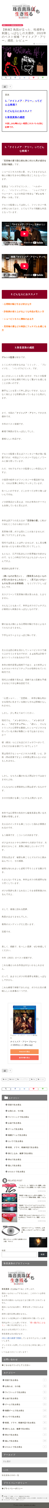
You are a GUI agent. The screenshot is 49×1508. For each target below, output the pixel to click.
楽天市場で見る (24, 1058)
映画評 (13, 1079)
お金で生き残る (14, 1123)
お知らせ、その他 (15, 1111)
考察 (5, 1079)
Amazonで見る (24, 1052)
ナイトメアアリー (23, 1079)
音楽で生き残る (14, 1105)
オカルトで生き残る (16, 1172)
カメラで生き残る (15, 1141)
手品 (33, 1079)
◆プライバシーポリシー (12, 1488)
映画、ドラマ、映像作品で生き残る (12, 25)
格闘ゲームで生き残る (17, 1135)
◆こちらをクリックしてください (16, 1365)
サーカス (41, 1079)
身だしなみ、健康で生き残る (20, 1153)
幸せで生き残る (14, 1159)
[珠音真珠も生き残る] (24, 18)
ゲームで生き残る (15, 1129)
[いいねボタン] (5, 86)
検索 (4, 1250)
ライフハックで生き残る (18, 1117)
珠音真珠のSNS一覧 (10, 1475)
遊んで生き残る (14, 1165)
